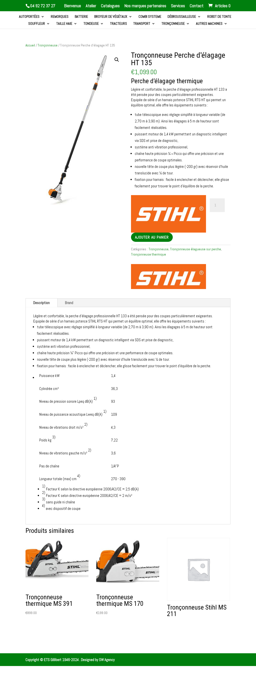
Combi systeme (149, 17)
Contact (197, 6)
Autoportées (29, 17)
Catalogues (110, 6)
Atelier (91, 6)
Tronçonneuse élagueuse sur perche (195, 249)
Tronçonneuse (173, 24)
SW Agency (107, 659)
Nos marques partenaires (145, 6)
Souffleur (36, 24)
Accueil (30, 45)
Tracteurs (118, 24)
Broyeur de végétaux (110, 17)
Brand (69, 302)
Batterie (81, 17)
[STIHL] (168, 277)
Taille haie (64, 24)
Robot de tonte (219, 17)
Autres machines (209, 24)
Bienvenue (72, 6)
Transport (141, 24)
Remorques (59, 17)
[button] (116, 59)
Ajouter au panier (152, 237)
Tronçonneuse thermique (148, 254)
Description (41, 302)
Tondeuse (91, 24)
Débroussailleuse (182, 17)
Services (178, 6)
